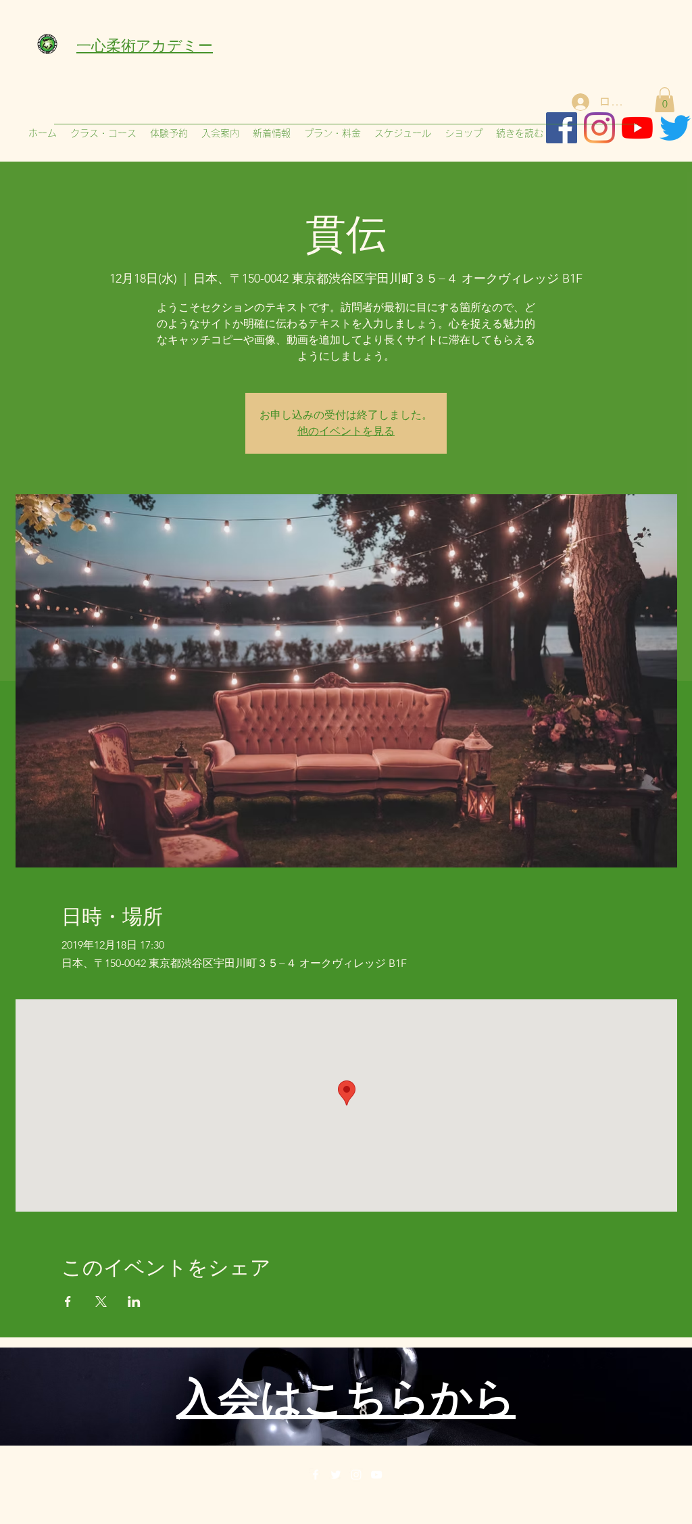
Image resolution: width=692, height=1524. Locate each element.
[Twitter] (336, 1474)
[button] (664, 99)
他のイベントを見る (346, 431)
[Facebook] (315, 1474)
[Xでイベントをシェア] (101, 1301)
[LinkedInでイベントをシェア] (134, 1301)
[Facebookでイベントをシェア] (67, 1301)
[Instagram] (599, 127)
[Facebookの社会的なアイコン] (561, 127)
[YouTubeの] (637, 127)
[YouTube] (376, 1474)
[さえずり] (675, 127)
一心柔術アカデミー (144, 43)
